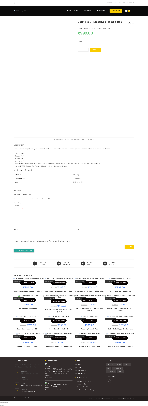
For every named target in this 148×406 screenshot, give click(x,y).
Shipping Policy (129, 398)
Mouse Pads (81, 370)
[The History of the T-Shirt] (48, 386)
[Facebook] (15, 3)
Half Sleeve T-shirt (114, 364)
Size (80, 41)
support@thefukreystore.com (31, 385)
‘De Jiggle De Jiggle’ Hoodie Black (120, 329)
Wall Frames (81, 373)
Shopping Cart (120, 3)
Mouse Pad (117, 368)
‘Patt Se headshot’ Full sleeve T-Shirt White (89, 309)
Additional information (74, 139)
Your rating (18, 203)
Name (16, 229)
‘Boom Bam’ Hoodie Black (58, 329)
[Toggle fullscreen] (5, 402)
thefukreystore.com (28, 391)
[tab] (58, 139)
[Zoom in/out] (7, 402)
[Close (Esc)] (1, 402)
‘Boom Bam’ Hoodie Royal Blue (28, 329)
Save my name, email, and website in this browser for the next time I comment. (42, 241)
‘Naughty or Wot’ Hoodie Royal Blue (120, 346)
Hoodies (80, 367)
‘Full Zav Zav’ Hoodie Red (28, 308)
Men (108, 368)
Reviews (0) (90, 139)
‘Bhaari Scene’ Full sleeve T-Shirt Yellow (89, 291)
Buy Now (95, 50)
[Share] (3, 402)
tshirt (120, 371)
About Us (91, 398)
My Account (109, 3)
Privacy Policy (82, 384)
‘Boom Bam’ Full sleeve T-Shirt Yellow (58, 291)
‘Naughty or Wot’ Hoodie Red (120, 291)
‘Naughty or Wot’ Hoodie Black (28, 346)
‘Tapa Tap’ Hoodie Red (89, 329)
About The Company (84, 381)
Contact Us (130, 3)
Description (58, 139)
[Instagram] (17, 3)
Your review (18, 209)
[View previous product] (129, 22)
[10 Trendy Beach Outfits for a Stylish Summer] (48, 371)
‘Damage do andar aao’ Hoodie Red (58, 346)
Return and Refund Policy (86, 390)
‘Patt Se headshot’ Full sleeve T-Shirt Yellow (120, 309)
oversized (111, 371)
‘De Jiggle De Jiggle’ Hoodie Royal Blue (28, 291)
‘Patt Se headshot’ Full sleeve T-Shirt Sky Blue (58, 311)
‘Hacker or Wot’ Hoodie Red (89, 346)
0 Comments (64, 373)
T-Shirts (80, 364)
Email (77, 229)
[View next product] (133, 22)
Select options (28, 283)
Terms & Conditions (84, 387)
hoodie (127, 364)
